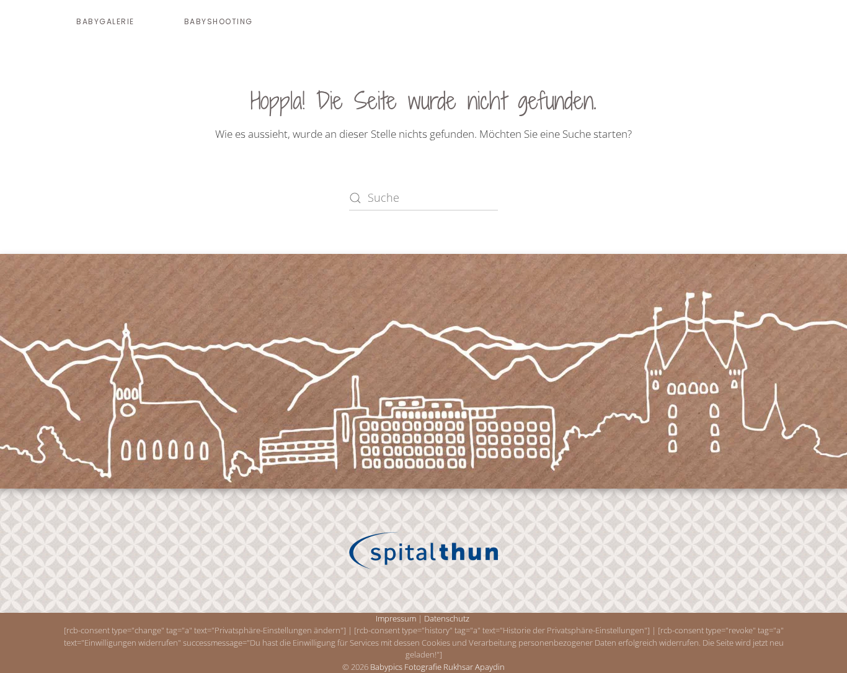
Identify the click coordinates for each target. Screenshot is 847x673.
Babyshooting (218, 21)
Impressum (396, 618)
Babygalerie (105, 21)
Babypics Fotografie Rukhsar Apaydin (437, 666)
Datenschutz (446, 618)
